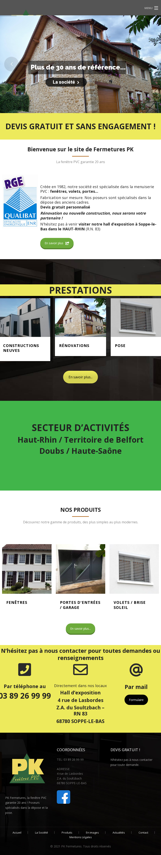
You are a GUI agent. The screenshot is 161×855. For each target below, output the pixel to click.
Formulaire (136, 700)
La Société (41, 832)
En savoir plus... (80, 377)
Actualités (119, 832)
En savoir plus (54, 243)
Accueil (17, 832)
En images (92, 832)
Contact (143, 832)
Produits (67, 832)
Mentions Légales (80, 837)
